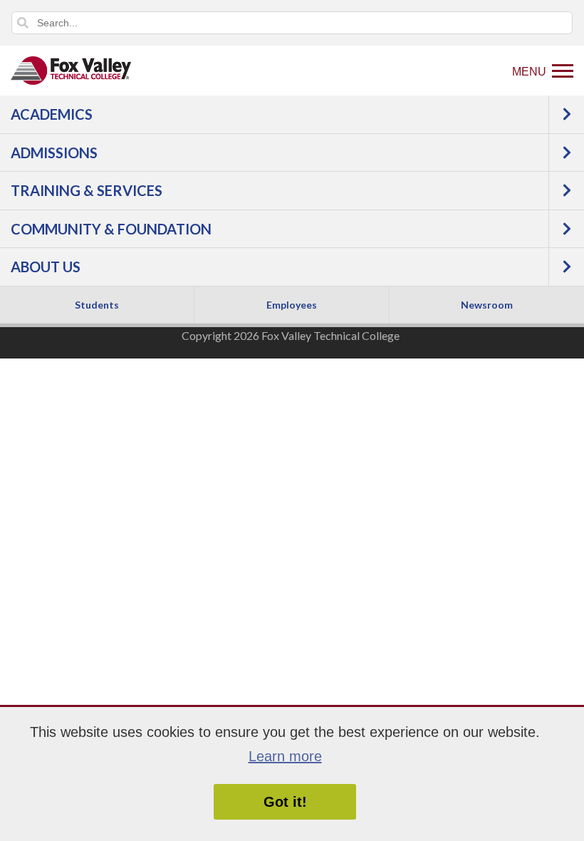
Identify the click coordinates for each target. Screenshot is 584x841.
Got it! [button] (285, 802)
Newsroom (487, 305)
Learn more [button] (285, 756)
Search (22, 22)
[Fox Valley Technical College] (71, 70)
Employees (291, 305)
